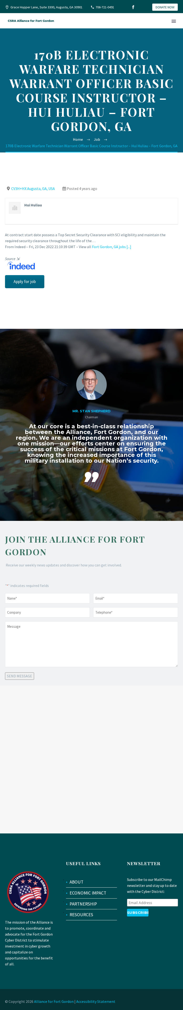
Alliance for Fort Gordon (54, 1001)
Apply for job (25, 281)
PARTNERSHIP (83, 904)
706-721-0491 (105, 7)
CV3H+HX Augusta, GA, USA (33, 188)
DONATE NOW (165, 7)
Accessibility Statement (95, 1001)
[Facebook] (133, 7)
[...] (129, 246)
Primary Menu (173, 21)
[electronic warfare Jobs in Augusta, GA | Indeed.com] (20, 265)
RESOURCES (81, 914)
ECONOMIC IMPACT (88, 893)
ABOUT (76, 882)
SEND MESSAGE (19, 676)
